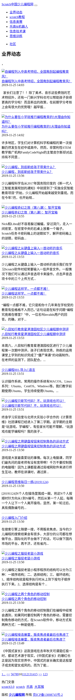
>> (40, 674)
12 (26, 674)
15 (36, 674)
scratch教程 (17, 17)
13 (29, 674)
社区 (13, 44)
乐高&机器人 (19, 26)
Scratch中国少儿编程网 (17, 4)
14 (32, 674)
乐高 (29, 686)
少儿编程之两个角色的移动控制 (24, 599)
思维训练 (16, 36)
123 (45, 674)
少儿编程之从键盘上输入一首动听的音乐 (30, 253)
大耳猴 (39, 686)
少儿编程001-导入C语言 (18, 370)
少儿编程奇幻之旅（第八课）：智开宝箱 (30, 212)
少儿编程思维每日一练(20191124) (25, 482)
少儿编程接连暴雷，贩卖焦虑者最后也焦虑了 (34, 639)
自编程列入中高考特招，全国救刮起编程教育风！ (37, 81)
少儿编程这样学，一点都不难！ (24, 293)
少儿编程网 (17, 694)
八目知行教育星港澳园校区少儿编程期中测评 (34, 334)
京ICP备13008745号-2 (48, 694)
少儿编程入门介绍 (14, 517)
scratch (20, 686)
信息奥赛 (16, 21)
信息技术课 (18, 31)
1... (4, 674)
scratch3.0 (8, 686)
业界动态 (16, 12)
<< (8, 674)
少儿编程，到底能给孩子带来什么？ (27, 172)
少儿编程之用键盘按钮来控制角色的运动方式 (34, 446)
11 (23, 674)
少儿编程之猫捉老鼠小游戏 (21, 558)
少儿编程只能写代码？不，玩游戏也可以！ (32, 405)
